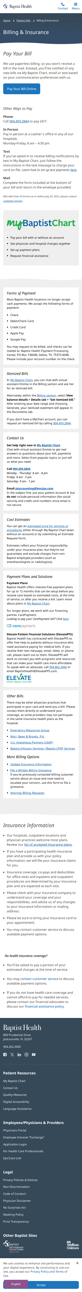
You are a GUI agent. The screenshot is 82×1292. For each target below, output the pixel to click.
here (73, 170)
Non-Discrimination (16, 1187)
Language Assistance (17, 1109)
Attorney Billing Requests (27, 793)
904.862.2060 (58, 667)
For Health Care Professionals (23, 1151)
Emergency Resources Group (29, 730)
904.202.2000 (12, 1047)
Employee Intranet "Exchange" (23, 1137)
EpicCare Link (12, 1158)
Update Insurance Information (31, 764)
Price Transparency (16, 1221)
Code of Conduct (14, 1194)
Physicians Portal (14, 1130)
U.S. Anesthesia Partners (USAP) (31, 742)
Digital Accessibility (16, 1102)
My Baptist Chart (21, 380)
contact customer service (39, 979)
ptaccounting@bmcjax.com (34, 488)
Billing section (46, 395)
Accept (41, 1285)
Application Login (15, 1144)
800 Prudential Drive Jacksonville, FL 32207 (17, 1037)
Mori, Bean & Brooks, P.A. (27, 736)
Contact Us (10, 1088)
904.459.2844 (19, 121)
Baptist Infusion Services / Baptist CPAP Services (42, 748)
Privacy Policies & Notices (20, 1180)
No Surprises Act (14, 1207)
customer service (12, 201)
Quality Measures (15, 1095)
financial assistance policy (44, 1006)
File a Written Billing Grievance (31, 770)
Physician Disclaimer (17, 1201)
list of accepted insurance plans (48, 844)
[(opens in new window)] (73, 1248)
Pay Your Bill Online (23, 90)
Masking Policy (13, 1214)
